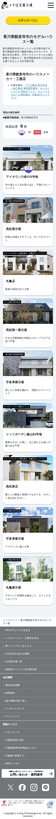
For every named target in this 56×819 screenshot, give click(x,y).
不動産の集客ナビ (14, 755)
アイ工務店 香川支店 (36, 85)
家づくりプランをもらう (18, 646)
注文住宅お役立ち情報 (17, 653)
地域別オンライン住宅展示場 (20, 669)
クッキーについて (14, 708)
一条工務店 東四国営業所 (24, 88)
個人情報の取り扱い (16, 700)
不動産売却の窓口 (14, 740)
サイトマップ (12, 716)
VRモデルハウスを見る (17, 630)
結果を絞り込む (28, 20)
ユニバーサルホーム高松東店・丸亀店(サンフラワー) (30, 94)
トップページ (10, 620)
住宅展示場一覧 (13, 661)
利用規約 (10, 693)
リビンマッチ (12, 732)
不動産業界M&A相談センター (21, 748)
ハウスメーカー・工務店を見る (22, 638)
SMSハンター (12, 763)
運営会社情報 (12, 685)
